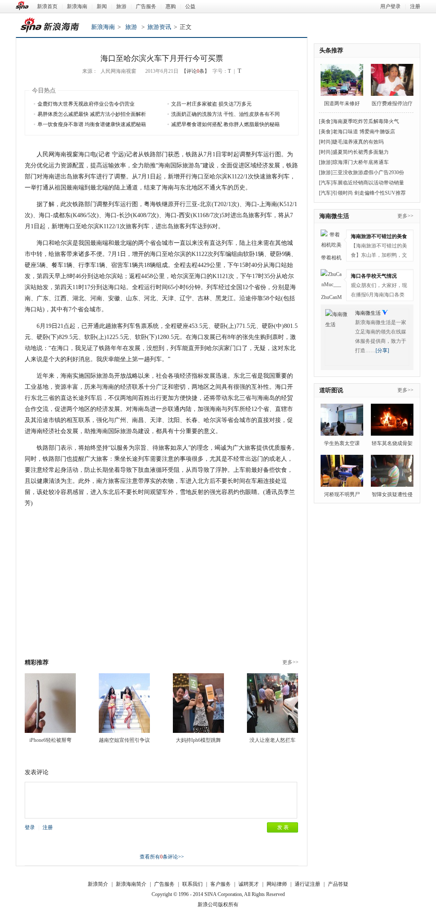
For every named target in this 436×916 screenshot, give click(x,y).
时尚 (326, 142)
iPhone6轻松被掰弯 (50, 740)
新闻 (102, 6)
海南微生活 (334, 216)
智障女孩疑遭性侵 (392, 494)
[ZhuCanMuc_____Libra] (331, 279)
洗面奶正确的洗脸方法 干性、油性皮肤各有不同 (225, 114)
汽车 (326, 183)
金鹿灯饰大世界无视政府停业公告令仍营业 (86, 104)
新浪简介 (98, 884)
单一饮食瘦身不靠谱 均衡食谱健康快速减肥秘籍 (91, 124)
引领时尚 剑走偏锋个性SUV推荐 (369, 193)
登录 (30, 827)
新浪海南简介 (131, 884)
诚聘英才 (248, 884)
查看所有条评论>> (162, 857)
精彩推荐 (37, 662)
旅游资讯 (159, 27)
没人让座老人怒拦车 (272, 740)
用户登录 (390, 6)
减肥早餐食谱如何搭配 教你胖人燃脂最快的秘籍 (225, 124)
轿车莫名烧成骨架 (392, 443)
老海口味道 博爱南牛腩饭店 (364, 132)
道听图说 (331, 390)
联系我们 (192, 884)
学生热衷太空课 (342, 443)
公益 (190, 6)
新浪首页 (47, 6)
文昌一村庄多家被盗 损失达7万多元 (211, 104)
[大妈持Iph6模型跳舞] (198, 703)
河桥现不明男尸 (342, 494)
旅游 (121, 6)
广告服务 (146, 6)
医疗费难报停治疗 (392, 103)
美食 (326, 121)
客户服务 (220, 884)
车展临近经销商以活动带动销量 (368, 183)
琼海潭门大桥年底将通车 (361, 162)
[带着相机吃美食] (331, 240)
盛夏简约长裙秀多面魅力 (361, 152)
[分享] (382, 350)
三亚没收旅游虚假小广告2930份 (368, 172)
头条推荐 (331, 50)
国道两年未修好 (342, 103)
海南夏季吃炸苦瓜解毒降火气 (366, 121)
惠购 (171, 6)
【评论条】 (195, 71)
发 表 (283, 827)
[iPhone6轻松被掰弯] (50, 703)
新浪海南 (77, 6)
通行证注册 (307, 884)
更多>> (290, 662)
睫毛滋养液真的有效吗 (358, 142)
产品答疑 (338, 884)
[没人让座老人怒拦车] (272, 703)
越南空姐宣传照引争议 (124, 740)
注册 (415, 6)
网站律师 (277, 884)
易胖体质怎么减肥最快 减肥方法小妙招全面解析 (91, 114)
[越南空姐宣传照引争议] (124, 703)
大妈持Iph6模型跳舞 (198, 740)
